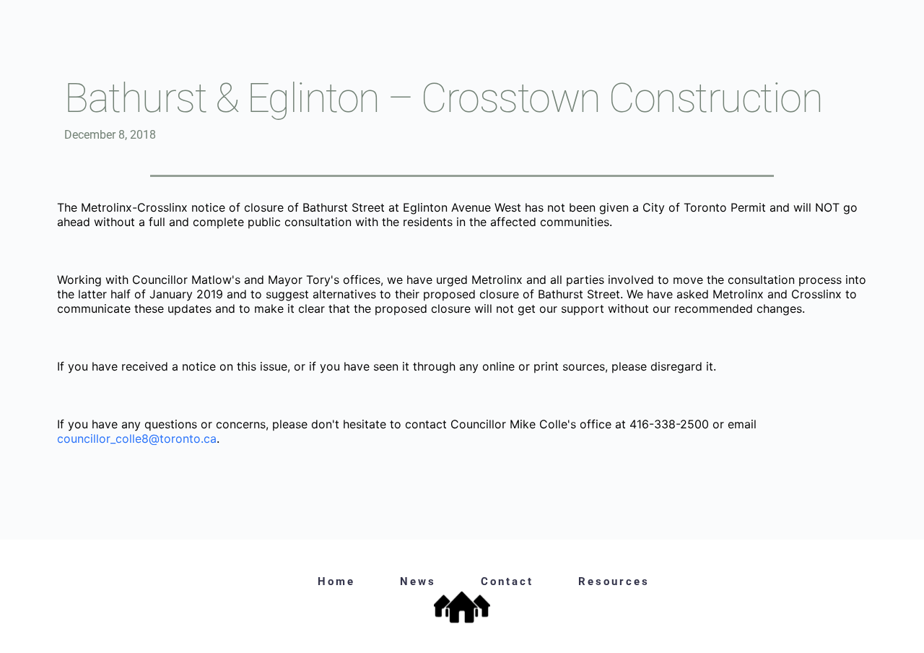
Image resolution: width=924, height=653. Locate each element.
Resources (614, 581)
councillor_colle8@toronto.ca (137, 438)
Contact (507, 581)
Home (336, 581)
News (418, 581)
